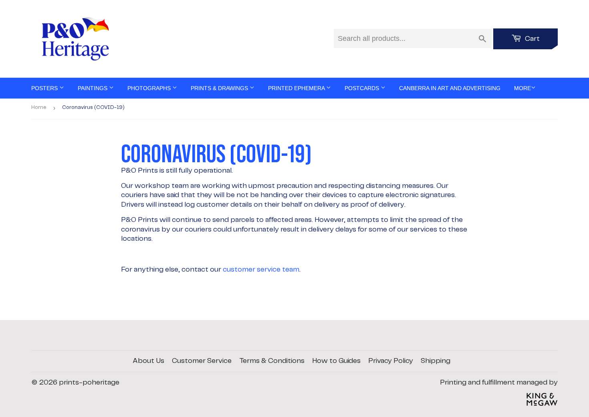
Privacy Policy (390, 361)
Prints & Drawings (220, 88)
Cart (531, 38)
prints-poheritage (89, 382)
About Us (148, 361)
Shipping (435, 361)
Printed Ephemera (297, 88)
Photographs (149, 88)
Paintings (93, 88)
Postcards (363, 88)
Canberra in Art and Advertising (449, 88)
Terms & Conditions (272, 361)
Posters (45, 88)
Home (38, 107)
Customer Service (202, 361)
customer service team (261, 269)
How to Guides (336, 361)
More (522, 88)
